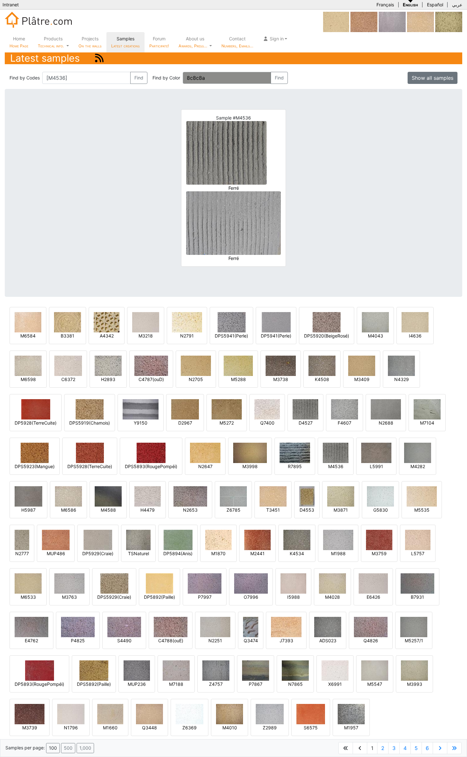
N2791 (187, 335)
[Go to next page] (440, 748)
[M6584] (28, 321)
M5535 (422, 510)
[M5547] (374, 670)
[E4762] (31, 626)
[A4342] (106, 321)
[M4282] (417, 452)
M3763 (69, 597)
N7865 (295, 684)
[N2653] (190, 496)
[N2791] (187, 321)
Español (435, 4)
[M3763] (69, 583)
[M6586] (68, 496)
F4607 (344, 423)
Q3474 (251, 640)
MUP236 (137, 684)
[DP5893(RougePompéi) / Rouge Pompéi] (39, 670)
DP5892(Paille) (159, 597)
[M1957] (351, 713)
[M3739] (29, 713)
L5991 (376, 466)
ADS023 (327, 640)
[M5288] (238, 365)
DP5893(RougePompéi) (39, 684)
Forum (159, 42)
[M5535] (422, 496)
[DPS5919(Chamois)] (90, 409)
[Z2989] (270, 713)
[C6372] (68, 365)
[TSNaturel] (138, 539)
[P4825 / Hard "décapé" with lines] (78, 626)
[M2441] (257, 539)
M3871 (341, 510)
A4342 (107, 335)
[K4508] (321, 365)
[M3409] (361, 365)
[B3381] (67, 321)
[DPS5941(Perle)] (232, 321)
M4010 (229, 727)
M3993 (414, 684)
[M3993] (414, 670)
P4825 (78, 640)
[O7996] (251, 583)
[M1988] (338, 539)
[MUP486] (56, 539)
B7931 (417, 597)
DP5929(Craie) (97, 553)
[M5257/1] (413, 626)
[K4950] (363, 21)
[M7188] (176, 670)
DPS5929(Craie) (114, 597)
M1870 (218, 553)
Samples (125, 42)
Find (138, 77)
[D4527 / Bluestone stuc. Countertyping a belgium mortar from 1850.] (305, 409)
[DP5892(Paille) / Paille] (159, 583)
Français (385, 4)
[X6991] (335, 670)
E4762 (31, 640)
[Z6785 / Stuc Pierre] (233, 496)
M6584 (28, 335)
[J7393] (286, 626)
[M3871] (340, 496)
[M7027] (392, 21)
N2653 (190, 510)
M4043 (375, 335)
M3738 (280, 379)
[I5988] (293, 583)
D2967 (185, 423)
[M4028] (332, 583)
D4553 (307, 510)
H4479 (147, 510)
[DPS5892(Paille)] (93, 670)
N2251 (215, 640)
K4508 (322, 379)
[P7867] (255, 670)
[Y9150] (141, 409)
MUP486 (56, 553)
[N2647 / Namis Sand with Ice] (205, 452)
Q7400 (267, 423)
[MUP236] (137, 670)
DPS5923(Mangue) (35, 466)
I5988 (293, 597)
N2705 (196, 379)
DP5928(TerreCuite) (36, 423)
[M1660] (110, 713)
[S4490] (124, 626)
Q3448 (149, 727)
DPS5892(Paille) (94, 684)
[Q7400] (267, 409)
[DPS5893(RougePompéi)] (151, 452)
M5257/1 (414, 640)
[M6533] (28, 583)
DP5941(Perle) (276, 335)
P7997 (205, 597)
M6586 (68, 510)
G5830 (380, 510)
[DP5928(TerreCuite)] (35, 409)
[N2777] (22, 539)
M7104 (427, 423)
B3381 (67, 335)
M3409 (361, 379)
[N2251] (215, 626)
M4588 (108, 510)
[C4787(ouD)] (151, 365)
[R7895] (295, 452)
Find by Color (166, 77)
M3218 (146, 335)
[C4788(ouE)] (170, 626)
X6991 (335, 684)
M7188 (176, 684)
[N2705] (196, 365)
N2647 (205, 466)
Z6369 (189, 727)
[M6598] (28, 365)
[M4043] (375, 321)
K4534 (297, 553)
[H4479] (147, 496)
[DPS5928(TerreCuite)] (90, 452)
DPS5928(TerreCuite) (89, 466)
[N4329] (401, 365)
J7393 (286, 640)
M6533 (28, 597)
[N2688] (386, 409)
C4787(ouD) (151, 379)
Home (19, 42)
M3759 (379, 553)
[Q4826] (371, 626)
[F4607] (344, 409)
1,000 (85, 748)
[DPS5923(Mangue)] (35, 452)
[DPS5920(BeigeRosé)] (327, 321)
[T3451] (420, 21)
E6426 (373, 597)
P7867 (255, 684)
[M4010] (229, 713)
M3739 (29, 727)
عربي (457, 4)
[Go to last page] (454, 748)
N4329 (401, 379)
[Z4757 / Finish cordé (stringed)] (215, 670)
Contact (237, 42)
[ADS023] (327, 626)
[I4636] (415, 321)
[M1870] (218, 539)
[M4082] (448, 21)
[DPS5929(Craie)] (114, 583)
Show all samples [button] (432, 78)
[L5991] (376, 452)
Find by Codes (25, 77)
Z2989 (270, 727)
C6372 (68, 379)
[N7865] (295, 670)
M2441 (257, 553)
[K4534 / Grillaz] (296, 539)
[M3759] (379, 539)
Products (51, 42)
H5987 (28, 510)
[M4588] (108, 496)
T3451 (273, 510)
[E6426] (373, 583)
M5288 (238, 379)
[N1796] (71, 713)
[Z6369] (189, 713)
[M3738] (281, 365)
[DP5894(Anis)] (178, 539)
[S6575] (310, 713)
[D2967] (185, 409)
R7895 (295, 466)
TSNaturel (138, 553)
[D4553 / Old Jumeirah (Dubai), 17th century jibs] (307, 496)
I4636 (415, 335)
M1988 (338, 553)
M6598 (28, 379)
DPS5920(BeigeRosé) (326, 335)
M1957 (351, 727)
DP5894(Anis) (178, 553)
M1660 (110, 727)
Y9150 (140, 423)
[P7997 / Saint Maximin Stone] (204, 583)
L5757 (417, 553)
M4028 (332, 597)
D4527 (306, 423)
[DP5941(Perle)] (276, 321)
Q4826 (370, 640)
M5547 (374, 684)
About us (193, 42)
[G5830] (380, 496)
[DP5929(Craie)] (98, 539)
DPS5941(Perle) (231, 335)
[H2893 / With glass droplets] (108, 365)
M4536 (335, 466)
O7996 (251, 597)
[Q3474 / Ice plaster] (250, 626)
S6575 (311, 727)
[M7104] (427, 409)
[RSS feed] (99, 58)
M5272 (227, 423)
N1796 (71, 727)
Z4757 (216, 684)
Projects (90, 42)
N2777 (22, 553)
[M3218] (145, 321)
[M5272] (227, 409)
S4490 (124, 640)
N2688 (386, 423)
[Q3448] (149, 713)
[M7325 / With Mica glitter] (336, 21)
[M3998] (250, 452)
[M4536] (336, 452)
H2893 (108, 379)
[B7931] (417, 583)
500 (68, 748)
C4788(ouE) (170, 640)
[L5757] (417, 539)
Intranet (11, 4)
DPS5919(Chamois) (89, 423)
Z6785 (233, 510)
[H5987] (28, 496)
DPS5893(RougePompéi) (151, 466)
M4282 (417, 466)
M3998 (250, 466)
